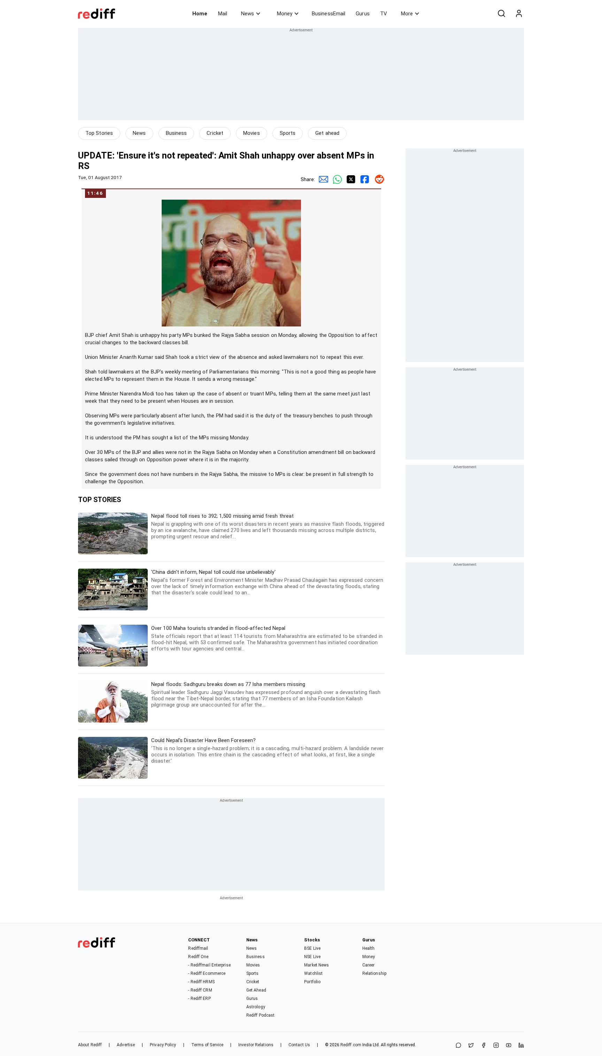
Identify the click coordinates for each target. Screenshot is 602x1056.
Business (176, 133)
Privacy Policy (163, 1044)
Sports (288, 133)
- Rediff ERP (199, 998)
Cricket (215, 133)
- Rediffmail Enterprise (209, 965)
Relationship (374, 973)
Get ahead (327, 133)
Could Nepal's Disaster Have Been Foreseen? (267, 750)
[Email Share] (322, 179)
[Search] (501, 13)
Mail (222, 13)
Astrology (255, 1006)
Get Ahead (256, 990)
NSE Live (312, 956)
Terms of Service (207, 1044)
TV (383, 13)
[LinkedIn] (521, 1045)
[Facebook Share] (364, 179)
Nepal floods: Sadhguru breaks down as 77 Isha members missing (266, 694)
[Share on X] (471, 1045)
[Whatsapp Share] (336, 179)
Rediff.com (350, 1044)
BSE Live (312, 948)
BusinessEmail (328, 13)
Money (284, 13)
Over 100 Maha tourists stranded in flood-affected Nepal (267, 638)
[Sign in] (519, 13)
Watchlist (313, 973)
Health (368, 948)
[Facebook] (483, 1045)
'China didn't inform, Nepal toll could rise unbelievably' (267, 582)
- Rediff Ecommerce (206, 973)
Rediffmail (198, 948)
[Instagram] (496, 1045)
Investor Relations (255, 1044)
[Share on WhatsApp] (458, 1045)
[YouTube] (508, 1045)
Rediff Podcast (260, 1015)
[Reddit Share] (378, 179)
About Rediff (90, 1044)
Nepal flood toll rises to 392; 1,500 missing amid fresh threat (267, 526)
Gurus (363, 13)
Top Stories (99, 133)
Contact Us (299, 1044)
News (247, 13)
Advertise (126, 1044)
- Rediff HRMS (201, 981)
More (407, 13)
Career (368, 965)
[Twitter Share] (350, 179)
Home (199, 13)
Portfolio (312, 981)
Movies (251, 133)
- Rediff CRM (200, 990)
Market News (316, 965)
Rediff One (198, 956)
